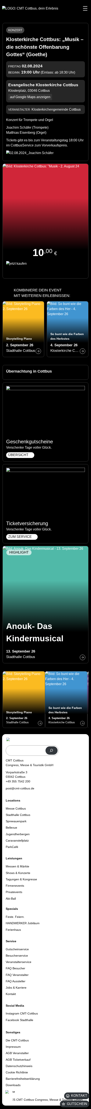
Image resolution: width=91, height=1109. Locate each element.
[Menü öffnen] (85, 8)
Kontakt (79, 1095)
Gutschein (77, 1104)
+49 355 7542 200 (18, 781)
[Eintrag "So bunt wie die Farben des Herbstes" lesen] (67, 329)
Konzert (15, 30)
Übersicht (18, 455)
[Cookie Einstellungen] (8, 1097)
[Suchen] (52, 750)
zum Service (20, 536)
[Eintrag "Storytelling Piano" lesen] (23, 329)
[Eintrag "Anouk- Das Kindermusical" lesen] (45, 604)
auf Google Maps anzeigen (30, 97)
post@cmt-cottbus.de (20, 788)
